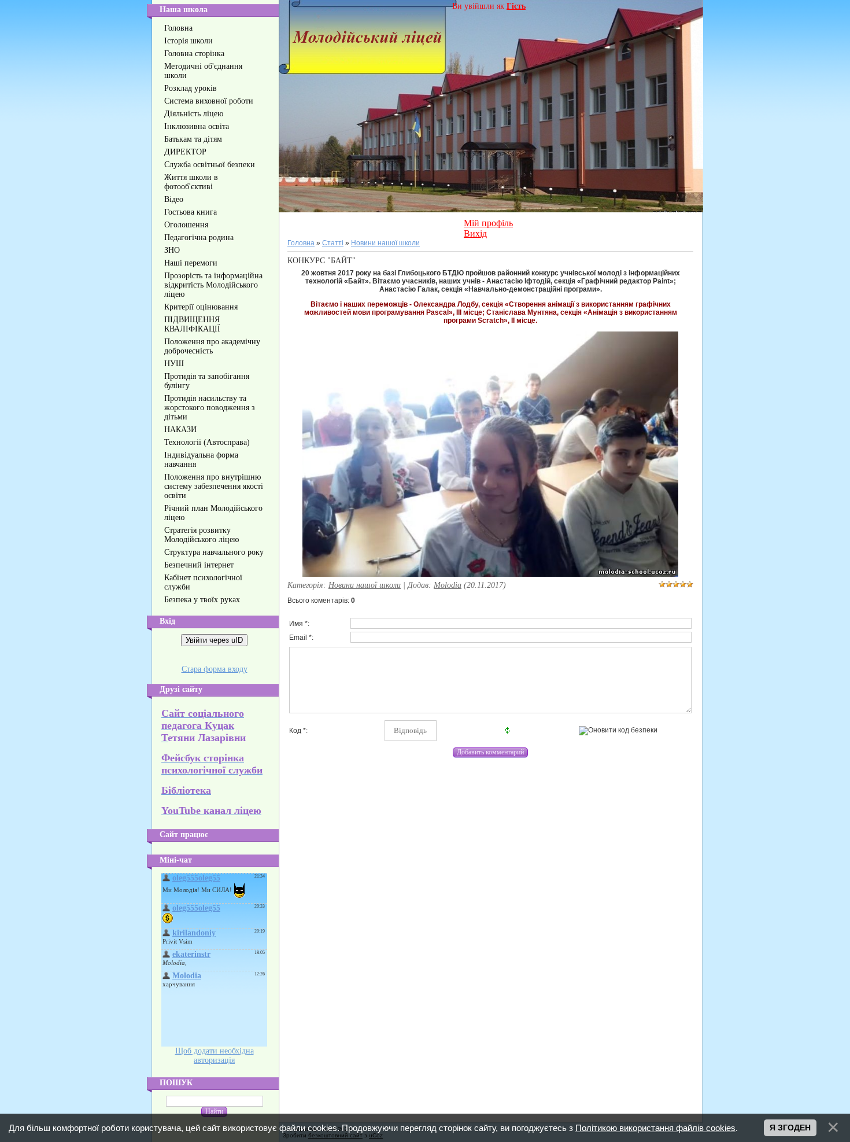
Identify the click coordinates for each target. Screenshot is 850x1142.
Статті (332, 243)
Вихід (475, 233)
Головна (301, 243)
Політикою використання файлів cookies (655, 1128)
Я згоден (790, 1127)
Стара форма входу (214, 669)
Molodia (447, 585)
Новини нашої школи (385, 243)
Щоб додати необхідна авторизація (214, 1055)
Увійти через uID (214, 640)
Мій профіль (488, 223)
